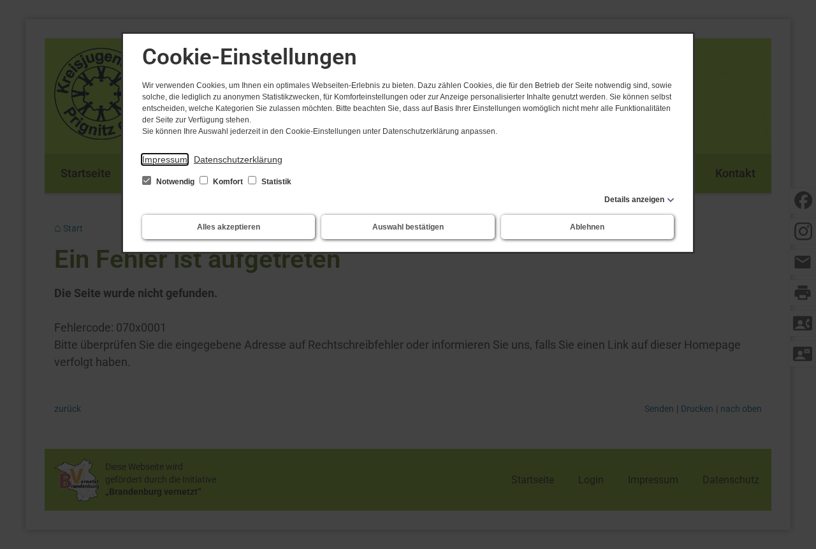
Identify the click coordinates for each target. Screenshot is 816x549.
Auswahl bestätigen (408, 227)
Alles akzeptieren (228, 227)
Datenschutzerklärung (238, 159)
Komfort (228, 181)
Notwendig (175, 181)
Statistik (275, 181)
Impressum (164, 159)
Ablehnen (587, 227)
